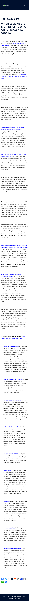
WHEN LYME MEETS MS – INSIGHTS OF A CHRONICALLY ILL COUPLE (13, 28)
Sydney (18, 598)
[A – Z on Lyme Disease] (5, 5)
